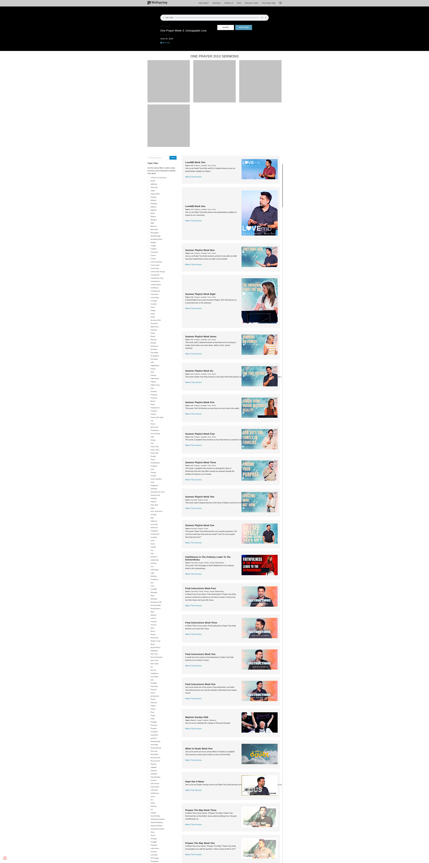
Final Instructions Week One (200, 684)
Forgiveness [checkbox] (155, 408)
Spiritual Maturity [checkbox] (157, 822)
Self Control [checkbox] (155, 783)
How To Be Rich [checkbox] (156, 511)
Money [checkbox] (153, 634)
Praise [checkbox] (153, 709)
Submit (173, 157)
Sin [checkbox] (152, 809)
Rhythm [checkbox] (153, 764)
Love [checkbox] (152, 586)
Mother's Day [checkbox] (155, 641)
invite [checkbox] (152, 540)
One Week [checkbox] (154, 677)
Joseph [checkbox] (153, 547)
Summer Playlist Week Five (199, 402)
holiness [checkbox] (154, 502)
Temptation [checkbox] (155, 861)
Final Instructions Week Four (200, 588)
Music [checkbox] (153, 644)
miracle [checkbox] (153, 618)
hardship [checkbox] (154, 489)
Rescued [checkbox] (154, 751)
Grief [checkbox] (152, 469)
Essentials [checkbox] (154, 353)
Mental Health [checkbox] (156, 605)
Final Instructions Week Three (201, 622)
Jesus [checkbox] (153, 544)
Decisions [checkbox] (154, 323)
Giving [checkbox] (153, 440)
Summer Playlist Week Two (199, 497)
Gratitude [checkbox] (154, 466)
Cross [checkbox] (153, 307)
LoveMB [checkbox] (154, 589)
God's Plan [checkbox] (155, 446)
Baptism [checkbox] (154, 210)
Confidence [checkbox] (155, 288)
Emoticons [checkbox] (154, 346)
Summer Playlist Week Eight (200, 294)
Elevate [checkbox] (153, 343)
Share (225, 27)
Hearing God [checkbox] (155, 495)
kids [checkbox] (152, 553)
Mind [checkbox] (152, 612)
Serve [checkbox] (153, 796)
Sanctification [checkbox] (155, 777)
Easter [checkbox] (153, 336)
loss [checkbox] (152, 583)
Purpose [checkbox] (154, 728)
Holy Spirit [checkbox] (154, 505)
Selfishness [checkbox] (155, 793)
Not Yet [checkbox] (153, 670)
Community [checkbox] (155, 268)
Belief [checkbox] (153, 213)
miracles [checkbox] (154, 621)
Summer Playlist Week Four (200, 434)
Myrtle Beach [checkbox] (155, 647)
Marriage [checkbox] (154, 592)
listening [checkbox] (154, 576)
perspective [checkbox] (155, 696)
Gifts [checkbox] (152, 437)
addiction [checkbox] (154, 184)
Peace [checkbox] (153, 693)
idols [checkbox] (152, 518)
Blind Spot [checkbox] (154, 229)
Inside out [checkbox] (154, 527)
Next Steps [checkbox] (155, 664)
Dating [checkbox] (153, 310)
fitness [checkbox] (153, 401)
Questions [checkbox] (154, 735)
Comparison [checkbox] (155, 275)
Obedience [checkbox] (155, 673)
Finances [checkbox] (154, 398)
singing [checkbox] (153, 813)
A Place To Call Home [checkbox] (158, 178)
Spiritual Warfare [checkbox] (157, 826)
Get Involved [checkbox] (155, 434)
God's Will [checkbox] (154, 453)
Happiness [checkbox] (154, 485)
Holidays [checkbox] (154, 498)
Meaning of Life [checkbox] (156, 602)
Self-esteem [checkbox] (155, 787)
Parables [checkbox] (154, 683)
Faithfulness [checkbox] (155, 365)
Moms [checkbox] (153, 631)
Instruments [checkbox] (155, 534)
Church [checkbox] (153, 255)
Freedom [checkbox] (154, 411)
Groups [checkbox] (153, 472)
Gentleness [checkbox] (155, 430)
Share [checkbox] (153, 803)
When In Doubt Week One (198, 748)
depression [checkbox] (155, 327)
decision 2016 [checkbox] (156, 320)
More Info (166, 43)
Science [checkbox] (154, 780)
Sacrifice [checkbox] (154, 770)
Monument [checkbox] (154, 638)
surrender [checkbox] (154, 855)
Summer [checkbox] (154, 851)
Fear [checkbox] (152, 388)
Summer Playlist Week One (199, 525)
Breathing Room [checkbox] (156, 239)
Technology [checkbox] (155, 858)
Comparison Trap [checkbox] (157, 278)
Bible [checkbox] (152, 223)
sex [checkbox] (152, 800)
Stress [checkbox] (153, 835)
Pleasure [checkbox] (154, 702)
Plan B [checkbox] (153, 699)
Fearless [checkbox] (154, 391)
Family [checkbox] (153, 369)
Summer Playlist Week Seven (200, 336)
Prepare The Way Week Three (200, 810)
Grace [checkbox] (153, 459)
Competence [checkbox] (155, 281)
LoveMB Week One (195, 206)
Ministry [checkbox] (153, 615)
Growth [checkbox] (153, 476)
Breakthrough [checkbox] (155, 236)
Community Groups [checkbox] (158, 272)
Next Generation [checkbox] (157, 657)
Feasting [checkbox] (154, 395)
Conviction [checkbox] (154, 294)
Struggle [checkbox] (154, 842)
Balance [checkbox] (154, 207)
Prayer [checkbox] (153, 715)
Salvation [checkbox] (154, 774)
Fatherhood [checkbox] (155, 378)
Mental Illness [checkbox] (156, 608)
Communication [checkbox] (156, 262)
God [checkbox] (152, 443)
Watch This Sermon (193, 177)
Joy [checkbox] (152, 550)
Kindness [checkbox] (154, 557)
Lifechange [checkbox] (155, 570)
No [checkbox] (152, 667)
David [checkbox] (153, 314)
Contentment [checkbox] (155, 291)
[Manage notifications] (5, 858)
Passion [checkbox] (154, 689)
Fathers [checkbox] (153, 382)
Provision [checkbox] (154, 725)
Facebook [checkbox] (154, 359)
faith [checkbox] (152, 362)
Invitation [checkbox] (154, 537)
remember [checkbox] (154, 745)
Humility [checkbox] (154, 515)
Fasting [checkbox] (153, 375)
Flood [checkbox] (153, 404)
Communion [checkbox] (155, 265)
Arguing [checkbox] (153, 197)
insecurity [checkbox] (154, 524)
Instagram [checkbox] (154, 531)
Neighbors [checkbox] (154, 651)
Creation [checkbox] (154, 304)
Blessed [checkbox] (154, 226)
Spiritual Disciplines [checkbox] (158, 819)
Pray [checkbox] (152, 712)
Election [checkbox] (153, 340)
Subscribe (243, 27)
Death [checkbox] (153, 317)
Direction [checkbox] (154, 330)
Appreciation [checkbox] (155, 194)
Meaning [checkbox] (154, 599)
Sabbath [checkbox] (154, 767)
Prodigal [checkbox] (154, 722)
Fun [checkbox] (152, 421)
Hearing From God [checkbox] (157, 492)
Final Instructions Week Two (200, 654)
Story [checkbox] (153, 832)
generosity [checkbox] (154, 427)
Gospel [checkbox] (153, 456)
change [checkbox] (153, 246)
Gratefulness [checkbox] (155, 463)
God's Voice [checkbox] (155, 450)
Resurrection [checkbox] (155, 761)
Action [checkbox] (153, 181)
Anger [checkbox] (153, 191)
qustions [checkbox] (154, 738)
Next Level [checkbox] (154, 660)
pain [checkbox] (152, 680)
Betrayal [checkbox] (154, 220)
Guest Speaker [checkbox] (156, 479)
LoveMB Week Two (195, 162)
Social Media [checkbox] (155, 816)
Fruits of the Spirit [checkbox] (157, 417)
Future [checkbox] (153, 424)
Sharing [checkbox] (153, 806)
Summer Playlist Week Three (200, 462)
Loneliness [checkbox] (154, 579)
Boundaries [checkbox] (155, 233)
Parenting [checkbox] (154, 686)
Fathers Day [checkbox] (155, 385)
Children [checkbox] (154, 249)
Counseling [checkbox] (155, 297)
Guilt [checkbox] (152, 482)
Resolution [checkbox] (154, 754)
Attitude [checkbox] (153, 200)
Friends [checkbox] (153, 414)
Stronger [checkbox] (154, 839)
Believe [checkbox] (153, 216)
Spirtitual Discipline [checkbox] (157, 829)
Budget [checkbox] (153, 242)
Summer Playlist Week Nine (200, 250)
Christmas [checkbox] (154, 252)
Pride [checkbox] (152, 719)
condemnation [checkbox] (156, 284)
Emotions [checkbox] (154, 349)
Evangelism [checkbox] (155, 356)
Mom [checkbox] (152, 628)
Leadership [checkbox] (155, 560)
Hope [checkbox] (153, 508)
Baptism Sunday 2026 (196, 717)
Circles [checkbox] (153, 259)
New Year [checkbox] (154, 654)
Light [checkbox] (152, 573)
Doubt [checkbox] (153, 333)
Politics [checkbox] (153, 706)
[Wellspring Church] (157, 3)
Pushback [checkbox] (154, 732)
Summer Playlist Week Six (199, 371)
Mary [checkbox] (152, 596)
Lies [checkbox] (152, 566)
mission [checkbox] (153, 625)
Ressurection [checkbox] (155, 758)
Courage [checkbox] (154, 301)
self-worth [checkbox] (154, 790)
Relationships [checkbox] (155, 741)
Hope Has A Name (194, 781)
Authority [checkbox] (154, 203)
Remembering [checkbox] (156, 748)
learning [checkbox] (153, 563)
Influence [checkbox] (154, 521)
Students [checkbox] (154, 845)
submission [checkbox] (155, 848)
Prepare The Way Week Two (200, 843)
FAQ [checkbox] (152, 372)
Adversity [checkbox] (154, 187)
